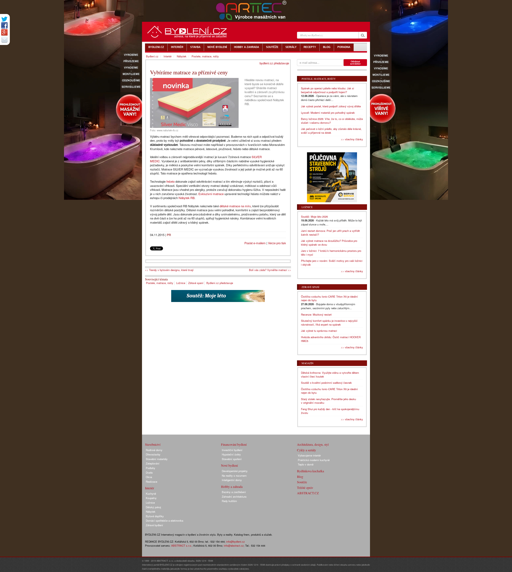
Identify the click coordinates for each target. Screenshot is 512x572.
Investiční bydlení (232, 450)
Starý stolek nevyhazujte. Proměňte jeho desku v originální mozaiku (328, 401)
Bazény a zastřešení (234, 492)
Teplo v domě (305, 464)
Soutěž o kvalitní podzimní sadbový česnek (326, 383)
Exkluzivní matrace (211, 194)
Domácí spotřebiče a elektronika (164, 520)
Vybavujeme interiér (309, 455)
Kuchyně (151, 493)
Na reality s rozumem (234, 475)
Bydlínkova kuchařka (310, 471)
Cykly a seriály (306, 450)
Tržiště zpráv (305, 487)
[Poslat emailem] (4, 39)
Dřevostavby (153, 454)
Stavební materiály (157, 459)
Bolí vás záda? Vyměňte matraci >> (270, 270)
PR (169, 235)
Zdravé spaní (195, 283)
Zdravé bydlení (154, 525)
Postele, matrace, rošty (159, 283)
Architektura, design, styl (313, 444)
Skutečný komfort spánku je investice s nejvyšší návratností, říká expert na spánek (329, 322)
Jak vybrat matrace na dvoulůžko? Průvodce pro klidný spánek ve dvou (329, 242)
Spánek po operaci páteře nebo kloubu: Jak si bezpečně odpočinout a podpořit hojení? (327, 90)
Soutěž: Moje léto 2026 (314, 216)
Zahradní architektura (234, 496)
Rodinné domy (154, 450)
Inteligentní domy (232, 480)
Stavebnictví (152, 444)
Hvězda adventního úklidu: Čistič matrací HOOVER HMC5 (331, 339)
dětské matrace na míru (235, 206)
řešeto (170, 181)
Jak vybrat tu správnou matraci (319, 331)
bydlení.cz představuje (274, 63)
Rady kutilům (229, 501)
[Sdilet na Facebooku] (4, 25)
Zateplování (152, 463)
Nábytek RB (187, 198)
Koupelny (151, 498)
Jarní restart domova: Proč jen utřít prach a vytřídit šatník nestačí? (330, 232)
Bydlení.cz (152, 56)
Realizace (151, 481)
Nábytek (181, 56)
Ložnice (180, 283)
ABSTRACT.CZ (308, 493)
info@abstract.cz (234, 545)
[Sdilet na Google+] (4, 32)
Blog (300, 476)
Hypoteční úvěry (231, 454)
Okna (149, 477)
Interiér (168, 56)
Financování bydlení (234, 444)
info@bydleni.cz (235, 541)
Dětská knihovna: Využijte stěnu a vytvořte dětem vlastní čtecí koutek (330, 374)
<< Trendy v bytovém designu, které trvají (169, 270)
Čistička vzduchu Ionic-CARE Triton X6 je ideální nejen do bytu (329, 298)
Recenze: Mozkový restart (316, 314)
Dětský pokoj (153, 507)
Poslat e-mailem (255, 243)
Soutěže (302, 482)
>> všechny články (352, 139)
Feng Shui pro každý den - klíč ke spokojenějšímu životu (330, 411)
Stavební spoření (232, 459)
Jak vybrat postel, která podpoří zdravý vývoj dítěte (331, 106)
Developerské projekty (235, 471)
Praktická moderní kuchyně (314, 460)
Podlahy (150, 468)
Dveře (149, 472)
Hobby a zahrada (232, 486)
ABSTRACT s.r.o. (181, 545)
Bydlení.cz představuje (219, 283)
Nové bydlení (229, 465)
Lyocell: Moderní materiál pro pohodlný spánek (328, 113)
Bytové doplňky (155, 516)
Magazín (307, 363)
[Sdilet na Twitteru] (4, 19)
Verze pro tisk (277, 243)
